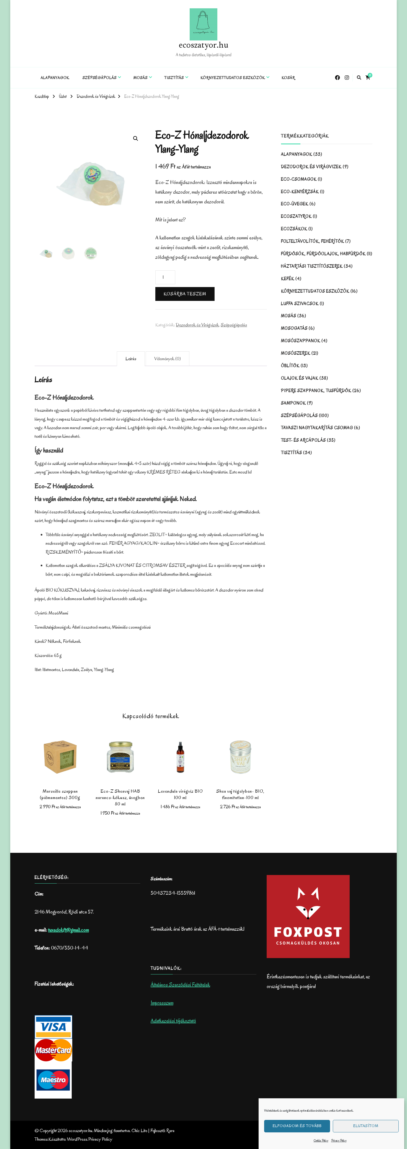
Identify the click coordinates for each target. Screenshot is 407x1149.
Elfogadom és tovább (297, 1126)
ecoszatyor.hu (203, 46)
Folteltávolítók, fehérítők (312, 241)
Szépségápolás (100, 77)
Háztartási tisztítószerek (312, 266)
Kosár (288, 77)
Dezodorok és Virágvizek (197, 325)
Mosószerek (295, 353)
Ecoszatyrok (296, 216)
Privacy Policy (339, 1140)
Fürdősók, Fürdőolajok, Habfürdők (323, 254)
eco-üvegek (294, 204)
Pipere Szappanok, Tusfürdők (316, 390)
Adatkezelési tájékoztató (173, 1020)
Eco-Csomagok (299, 179)
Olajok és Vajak (299, 378)
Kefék (287, 279)
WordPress (77, 1139)
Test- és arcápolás (303, 440)
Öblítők (290, 366)
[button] (136, 139)
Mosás (140, 77)
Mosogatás (294, 328)
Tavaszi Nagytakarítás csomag (317, 428)
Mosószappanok (300, 341)
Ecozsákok (294, 229)
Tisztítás (174, 77)
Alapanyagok (55, 77)
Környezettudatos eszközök (233, 77)
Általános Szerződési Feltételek (180, 984)
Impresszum (162, 1002)
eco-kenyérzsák (300, 192)
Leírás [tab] (130, 358)
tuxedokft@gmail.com (68, 929)
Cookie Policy (321, 1140)
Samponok (293, 403)
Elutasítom (365, 1126)
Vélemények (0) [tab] (167, 358)
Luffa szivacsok (300, 303)
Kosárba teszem (185, 294)
